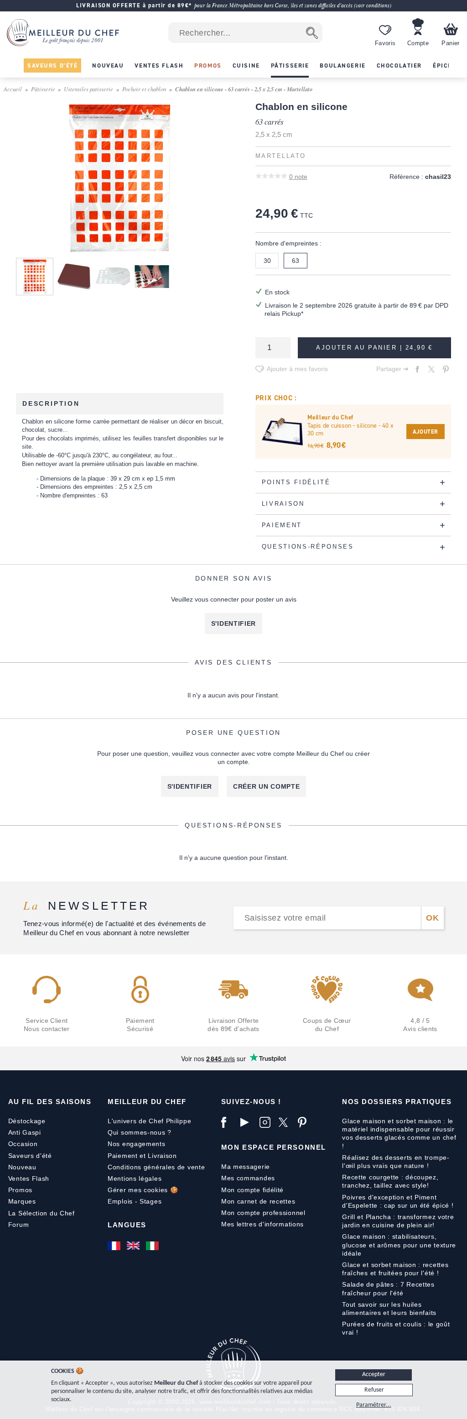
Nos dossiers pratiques (396, 1101)
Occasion (23, 1143)
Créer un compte (266, 786)
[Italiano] (153, 1245)
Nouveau (22, 1167)
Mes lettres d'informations (262, 1224)
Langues (127, 1225)
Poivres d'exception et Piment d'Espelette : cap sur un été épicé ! (397, 1201)
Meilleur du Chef (147, 1101)
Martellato (280, 156)
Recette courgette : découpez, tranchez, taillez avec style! (390, 1181)
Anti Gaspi (24, 1132)
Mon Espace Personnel (273, 1147)
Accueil (13, 89)
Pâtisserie (43, 89)
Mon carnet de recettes (258, 1201)
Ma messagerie (245, 1166)
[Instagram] (266, 1122)
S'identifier (233, 623)
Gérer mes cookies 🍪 (143, 1190)
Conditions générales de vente (156, 1167)
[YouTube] (247, 1122)
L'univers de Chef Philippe (149, 1121)
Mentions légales (134, 1178)
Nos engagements (137, 1143)
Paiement (123, 1155)
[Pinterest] (305, 1122)
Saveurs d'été (30, 1155)
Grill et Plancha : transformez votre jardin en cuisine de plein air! (398, 1221)
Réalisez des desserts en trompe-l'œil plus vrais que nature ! (395, 1161)
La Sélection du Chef (41, 1213)
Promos (20, 1190)
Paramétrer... (373, 1405)
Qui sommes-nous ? (139, 1132)
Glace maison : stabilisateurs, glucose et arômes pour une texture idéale (399, 1245)
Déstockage (27, 1121)
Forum (18, 1224)
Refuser (374, 1390)
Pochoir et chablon (144, 89)
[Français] (115, 1245)
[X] (286, 1122)
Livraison (162, 1155)
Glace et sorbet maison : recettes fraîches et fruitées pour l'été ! (395, 1269)
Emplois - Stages (134, 1201)
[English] (134, 1245)
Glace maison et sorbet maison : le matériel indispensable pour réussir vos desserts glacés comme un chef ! (399, 1133)
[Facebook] (228, 1122)
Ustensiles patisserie (88, 89)
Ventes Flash (28, 1178)
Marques (22, 1201)
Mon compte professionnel (263, 1212)
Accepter (373, 1374)
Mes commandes (248, 1178)
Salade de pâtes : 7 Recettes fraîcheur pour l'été (388, 1288)
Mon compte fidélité (252, 1190)
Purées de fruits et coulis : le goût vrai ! (396, 1328)
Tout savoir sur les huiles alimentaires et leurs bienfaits (389, 1308)
